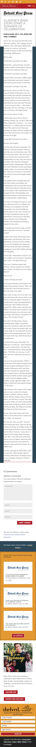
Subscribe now (10, 692)
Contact (14, 742)
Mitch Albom (9, 34)
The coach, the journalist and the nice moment (17, 624)
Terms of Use (7, 742)
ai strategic (8, 744)
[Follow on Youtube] (16, 1)
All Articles (18, 636)
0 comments (12, 37)
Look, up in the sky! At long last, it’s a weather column (17, 601)
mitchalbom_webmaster (17, 578)
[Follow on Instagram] (12, 1)
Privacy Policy (26, 739)
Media (19, 742)
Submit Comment (25, 523)
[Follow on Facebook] (5, 1)
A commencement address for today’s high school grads (17, 575)
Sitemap (24, 742)
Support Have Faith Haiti (14, 699)
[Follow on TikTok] (20, 1)
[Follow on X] (8, 1)
